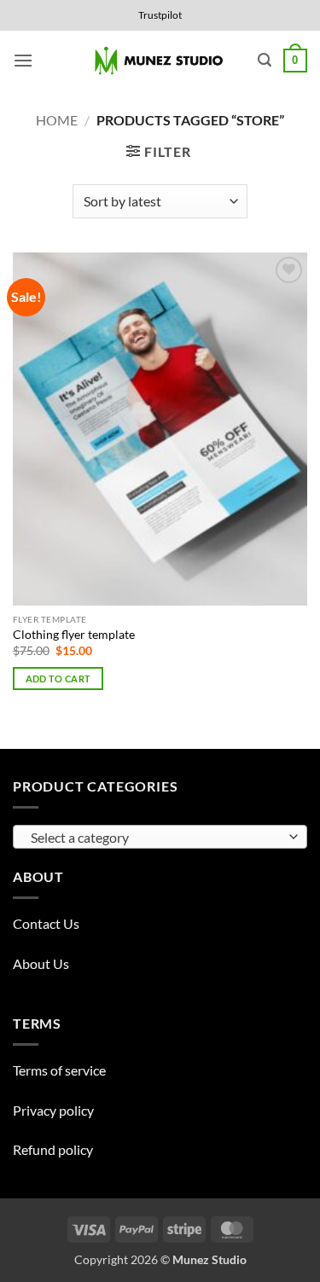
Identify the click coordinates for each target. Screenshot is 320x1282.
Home (57, 120)
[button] (23, 60)
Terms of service (59, 1070)
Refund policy (53, 1149)
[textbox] (156, 838)
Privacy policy (53, 1110)
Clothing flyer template (74, 634)
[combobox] (160, 837)
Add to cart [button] (58, 678)
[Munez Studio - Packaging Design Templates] (160, 61)
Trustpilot (160, 15)
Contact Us (46, 923)
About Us (41, 963)
